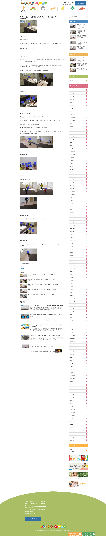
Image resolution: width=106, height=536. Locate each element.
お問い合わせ (81, 3)
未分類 (22, 268)
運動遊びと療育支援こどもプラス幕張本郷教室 (78, 450)
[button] (86, 16)
